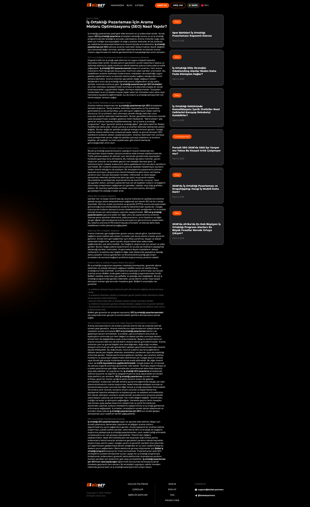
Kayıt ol (162, 5)
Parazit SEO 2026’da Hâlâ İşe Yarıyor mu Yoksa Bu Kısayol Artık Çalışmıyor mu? (196, 150)
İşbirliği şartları (138, 495)
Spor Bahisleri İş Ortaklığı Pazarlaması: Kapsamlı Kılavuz (192, 34)
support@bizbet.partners (211, 489)
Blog (129, 5)
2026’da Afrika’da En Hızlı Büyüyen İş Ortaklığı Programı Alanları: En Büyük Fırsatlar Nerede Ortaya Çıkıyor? (196, 229)
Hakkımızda (117, 5)
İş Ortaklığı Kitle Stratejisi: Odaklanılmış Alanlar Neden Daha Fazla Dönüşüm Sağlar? (194, 71)
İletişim (139, 5)
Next (88, 476)
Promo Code (172, 500)
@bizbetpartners (206, 495)
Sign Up (172, 489)
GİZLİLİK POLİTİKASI (138, 484)
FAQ (172, 495)
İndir (195, 5)
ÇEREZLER (137, 489)
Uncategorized (182, 136)
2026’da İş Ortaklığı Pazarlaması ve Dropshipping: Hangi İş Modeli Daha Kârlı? (195, 188)
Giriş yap (178, 5)
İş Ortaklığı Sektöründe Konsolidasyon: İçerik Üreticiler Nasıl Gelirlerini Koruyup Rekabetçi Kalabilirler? (196, 111)
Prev (88, 473)
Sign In (172, 484)
